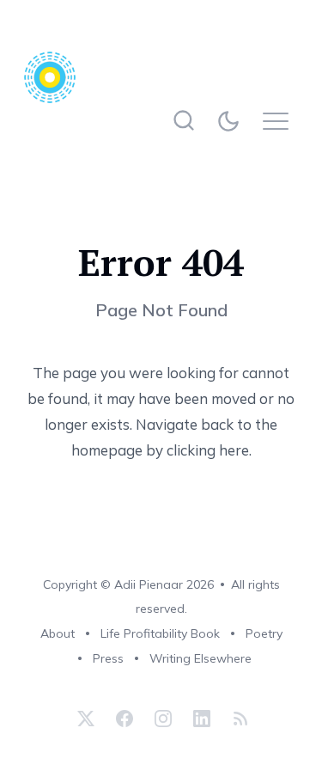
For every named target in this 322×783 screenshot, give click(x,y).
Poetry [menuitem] (264, 633)
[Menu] (280, 120)
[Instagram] (163, 718)
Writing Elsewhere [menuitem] (200, 658)
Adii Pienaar (148, 584)
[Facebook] (124, 718)
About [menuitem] (57, 633)
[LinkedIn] (202, 718)
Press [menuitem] (108, 658)
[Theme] (232, 120)
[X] (86, 718)
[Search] (184, 120)
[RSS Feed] (238, 718)
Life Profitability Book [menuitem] (160, 633)
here (234, 450)
